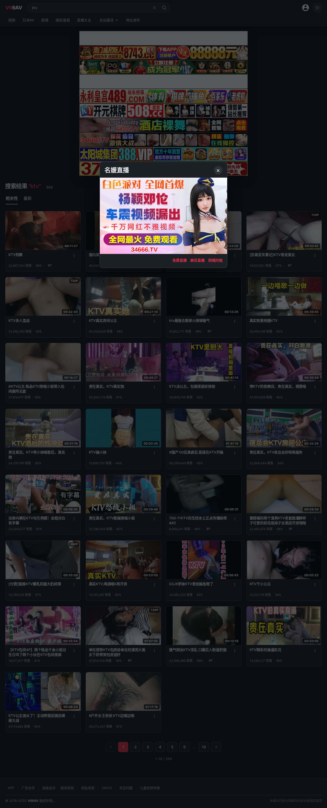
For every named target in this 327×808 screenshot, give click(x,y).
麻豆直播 (197, 260)
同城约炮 (215, 260)
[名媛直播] (163, 404)
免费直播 (179, 260)
